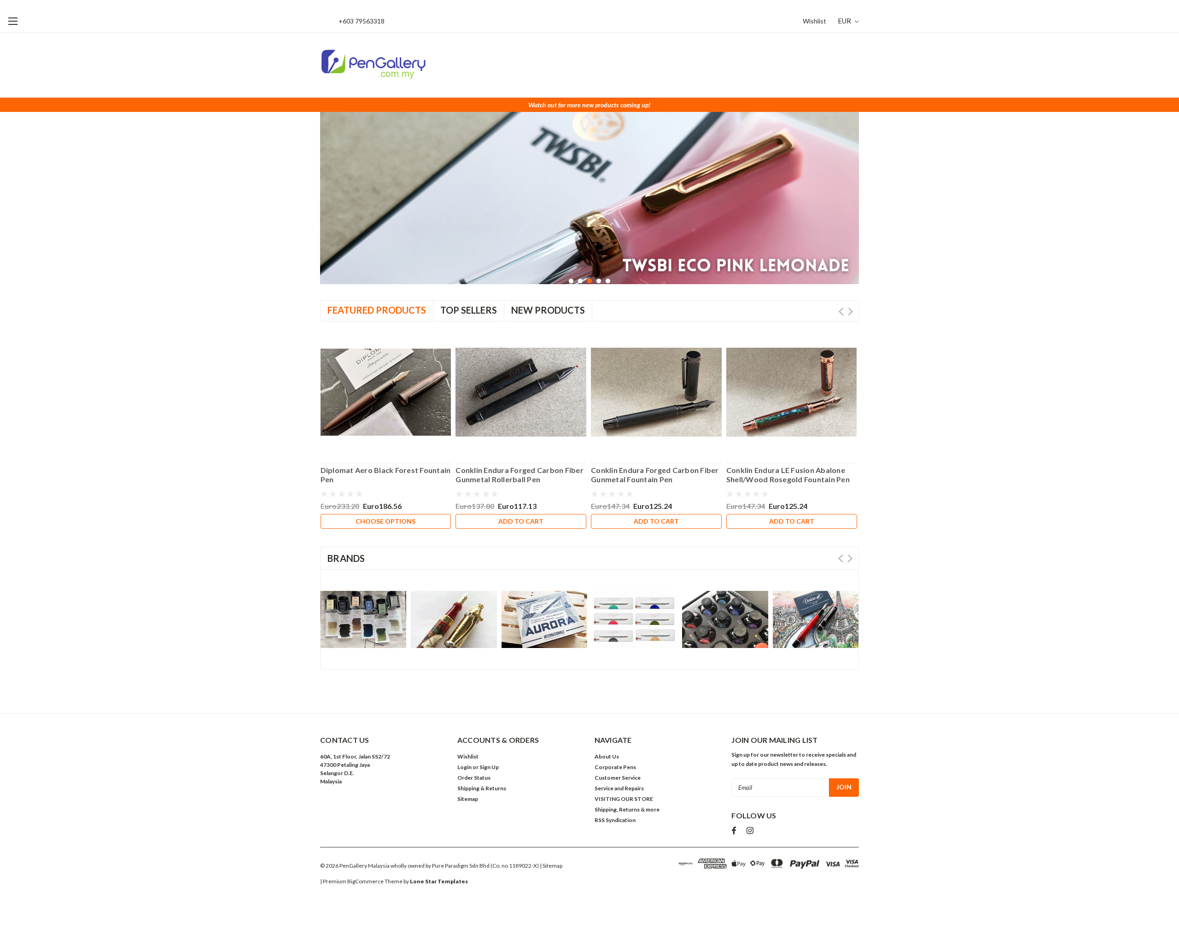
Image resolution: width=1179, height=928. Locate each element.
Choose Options (385, 521)
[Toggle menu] (12, 21)
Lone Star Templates (439, 881)
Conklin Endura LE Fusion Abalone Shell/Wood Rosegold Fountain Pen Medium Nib (788, 475)
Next (849, 198)
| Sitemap (551, 865)
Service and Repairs (619, 788)
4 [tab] (598, 281)
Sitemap (467, 798)
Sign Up (489, 767)
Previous (329, 198)
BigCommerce (365, 881)
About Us (607, 756)
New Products (548, 309)
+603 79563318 (362, 21)
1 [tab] (571, 281)
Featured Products (376, 309)
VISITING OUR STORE (624, 798)
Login (464, 767)
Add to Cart (520, 521)
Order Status (473, 777)
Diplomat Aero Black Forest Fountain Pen (386, 475)
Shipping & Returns (481, 788)
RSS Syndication (615, 820)
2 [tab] (580, 281)
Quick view (385, 388)
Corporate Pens (615, 767)
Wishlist (814, 21)
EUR (845, 21)
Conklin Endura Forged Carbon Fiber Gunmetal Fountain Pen (655, 475)
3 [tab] (589, 281)
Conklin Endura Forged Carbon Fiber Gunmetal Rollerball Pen (519, 475)
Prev (841, 311)
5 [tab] (608, 281)
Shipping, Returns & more (627, 809)
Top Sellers (468, 309)
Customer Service (618, 777)
